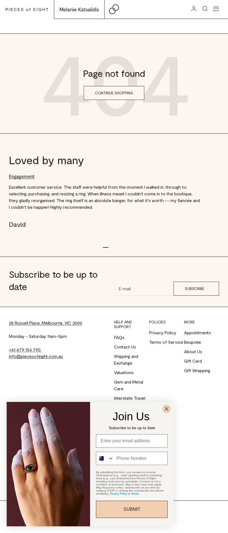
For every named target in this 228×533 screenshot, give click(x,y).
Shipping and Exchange (126, 359)
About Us (193, 351)
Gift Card (193, 360)
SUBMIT (131, 509)
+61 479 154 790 (25, 349)
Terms (134, 493)
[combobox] (105, 458)
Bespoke (192, 342)
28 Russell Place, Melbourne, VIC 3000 (45, 322)
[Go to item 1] (105, 247)
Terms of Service (166, 342)
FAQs (119, 337)
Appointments (197, 332)
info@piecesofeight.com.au (36, 356)
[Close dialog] (166, 409)
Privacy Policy (162, 332)
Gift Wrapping (197, 370)
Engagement (21, 176)
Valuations (124, 372)
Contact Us (125, 346)
